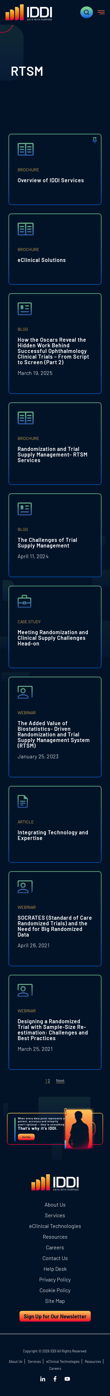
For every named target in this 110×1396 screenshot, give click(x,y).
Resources (55, 1236)
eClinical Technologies (55, 1226)
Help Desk (55, 1268)
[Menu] (101, 12)
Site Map (55, 1301)
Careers (55, 1247)
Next (60, 1080)
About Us (55, 1204)
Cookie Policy (55, 1290)
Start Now (26, 1137)
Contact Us (55, 1258)
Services (55, 1215)
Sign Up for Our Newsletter (55, 1316)
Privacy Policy (55, 1279)
